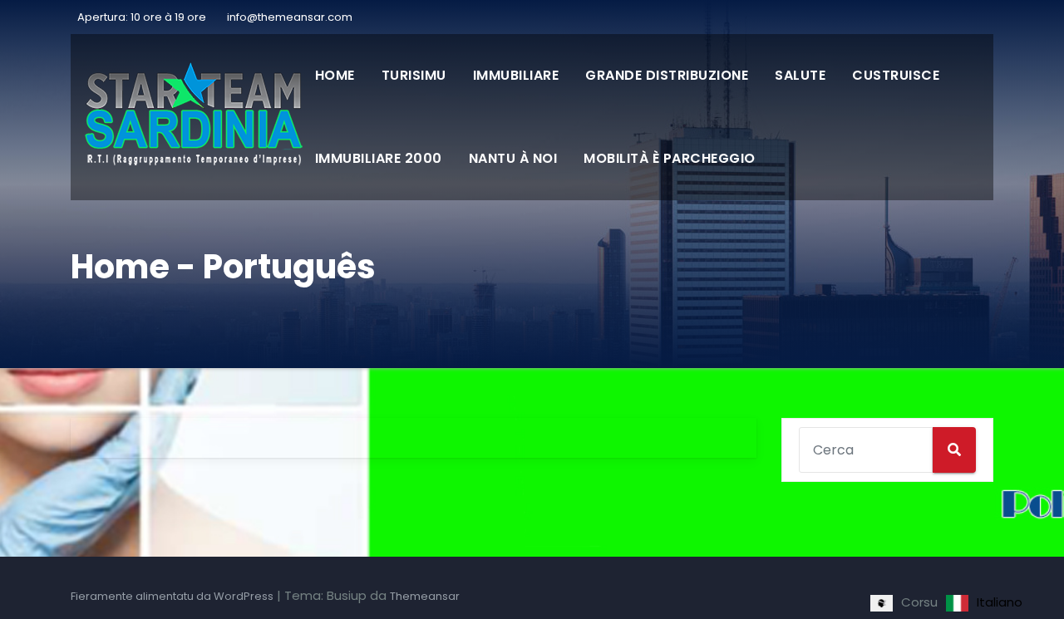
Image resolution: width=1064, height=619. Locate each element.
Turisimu (414, 75)
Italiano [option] (999, 602)
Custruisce (895, 75)
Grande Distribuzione (666, 75)
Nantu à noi (513, 158)
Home (335, 75)
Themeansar (425, 596)
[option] (984, 603)
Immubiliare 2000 (378, 158)
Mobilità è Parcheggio (670, 158)
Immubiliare (516, 75)
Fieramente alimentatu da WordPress (172, 596)
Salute (800, 75)
